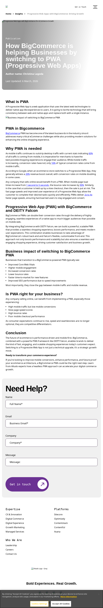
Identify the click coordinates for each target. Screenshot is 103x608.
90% (82, 185)
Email (8, 416)
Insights (19, 13)
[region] (51, 599)
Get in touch (20, 484)
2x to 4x (88, 194)
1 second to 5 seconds (37, 185)
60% (91, 153)
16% (53, 163)
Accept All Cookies (61, 604)
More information (68, 597)
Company (10, 435)
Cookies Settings (39, 604)
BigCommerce (13, 133)
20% (28, 174)
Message (10, 455)
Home (8, 13)
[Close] (99, 594)
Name (8, 397)
